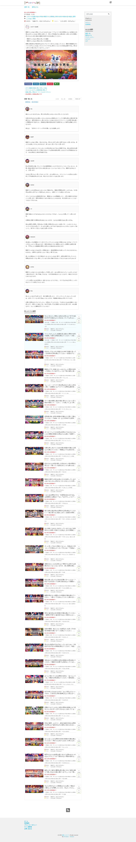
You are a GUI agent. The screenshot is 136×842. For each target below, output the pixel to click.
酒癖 (67, 588)
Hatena (43, 83)
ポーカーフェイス (67, 440)
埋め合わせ (65, 503)
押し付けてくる (68, 456)
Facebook (28, 83)
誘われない (67, 762)
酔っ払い (70, 588)
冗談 (70, 554)
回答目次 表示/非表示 (31, 102)
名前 (64, 700)
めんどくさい (66, 554)
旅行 (64, 778)
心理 (66, 668)
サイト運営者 (28, 827)
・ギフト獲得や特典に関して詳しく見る (35, 88)
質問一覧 (26, 7)
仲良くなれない (66, 536)
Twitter (36, 83)
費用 (66, 778)
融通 (73, 603)
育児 (68, 621)
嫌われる (72, 536)
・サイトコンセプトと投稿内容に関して (35, 90)
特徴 (68, 668)
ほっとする (65, 747)
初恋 (64, 652)
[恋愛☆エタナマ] (32, 3)
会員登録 (87, 24)
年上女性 (71, 324)
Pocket (50, 83)
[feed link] (68, 810)
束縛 (64, 572)
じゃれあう (29, 18)
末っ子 (66, 637)
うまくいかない (66, 715)
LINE (57, 83)
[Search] (108, 14)
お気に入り (65, 487)
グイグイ (65, 393)
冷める (64, 588)
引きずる (67, 652)
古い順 (57, 99)
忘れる (64, 731)
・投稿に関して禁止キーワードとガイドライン (37, 92)
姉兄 (64, 637)
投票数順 (70, 99)
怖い (68, 393)
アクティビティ (89, 37)
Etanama (72, 836)
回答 (79, 321)
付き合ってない (69, 359)
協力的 (64, 621)
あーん (65, 684)
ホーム (26, 821)
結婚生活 (46, 344)
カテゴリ (87, 39)
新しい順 (63, 99)
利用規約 (26, 823)
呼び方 (66, 700)
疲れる (74, 342)
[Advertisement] (17, 58)
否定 (64, 668)
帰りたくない (69, 409)
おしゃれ (66, 377)
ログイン (87, 22)
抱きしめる (70, 519)
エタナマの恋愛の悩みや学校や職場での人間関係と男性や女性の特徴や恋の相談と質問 (50, 16)
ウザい (64, 409)
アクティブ (77, 99)
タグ (86, 41)
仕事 (64, 456)
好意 (64, 762)
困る (64, 471)
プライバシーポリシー (30, 825)
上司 (69, 487)
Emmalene (66, 836)
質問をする (35, 7)
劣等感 (64, 424)
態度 (65, 794)
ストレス (71, 342)
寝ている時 (65, 519)
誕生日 (67, 731)
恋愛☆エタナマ (65, 835)
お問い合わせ (28, 828)
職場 (34, 18)
